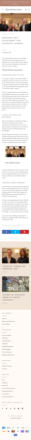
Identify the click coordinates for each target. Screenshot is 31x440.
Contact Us (5, 383)
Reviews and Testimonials (8, 321)
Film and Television (7, 352)
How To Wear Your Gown (8, 388)
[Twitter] (6, 408)
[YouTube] (18, 408)
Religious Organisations (8, 355)
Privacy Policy (5, 394)
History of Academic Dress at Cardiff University (14, 297)
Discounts (4, 369)
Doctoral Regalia (6, 349)
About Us (4, 318)
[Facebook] (2, 408)
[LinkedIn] (22, 408)
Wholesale (4, 344)
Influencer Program (7, 366)
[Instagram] (10, 408)
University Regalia (6, 335)
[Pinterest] (14, 408)
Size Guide (5, 385)
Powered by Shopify (15, 418)
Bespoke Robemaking (7, 346)
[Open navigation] (2, 9)
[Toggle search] (25, 10)
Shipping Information (7, 391)
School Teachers (6, 341)
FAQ (3, 380)
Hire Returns (5, 338)
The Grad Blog (6, 324)
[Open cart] (28, 9)
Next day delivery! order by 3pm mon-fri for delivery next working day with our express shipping (15, 3)
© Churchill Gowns (15, 416)
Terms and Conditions (7, 397)
